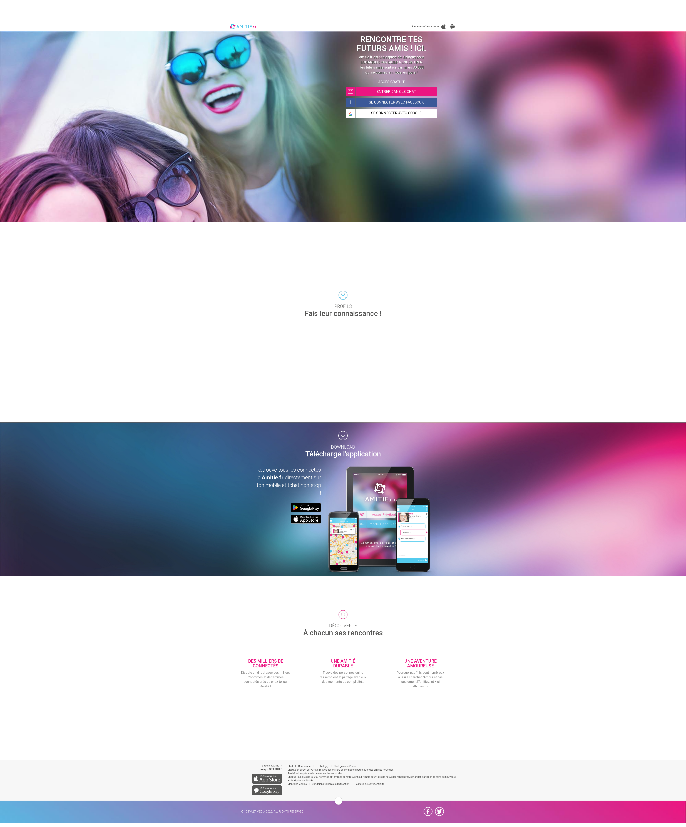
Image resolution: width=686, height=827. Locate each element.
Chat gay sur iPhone (345, 766)
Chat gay (324, 766)
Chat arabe (304, 766)
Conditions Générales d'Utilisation (330, 784)
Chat (290, 766)
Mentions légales (297, 784)
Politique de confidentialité (369, 784)
